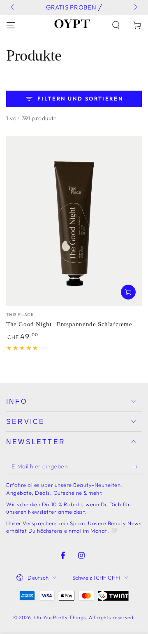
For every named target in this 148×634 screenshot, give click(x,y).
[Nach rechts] (135, 7)
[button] (116, 25)
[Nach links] (13, 7)
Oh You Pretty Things (60, 617)
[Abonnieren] (137, 467)
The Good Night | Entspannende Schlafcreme (69, 324)
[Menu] (10, 25)
